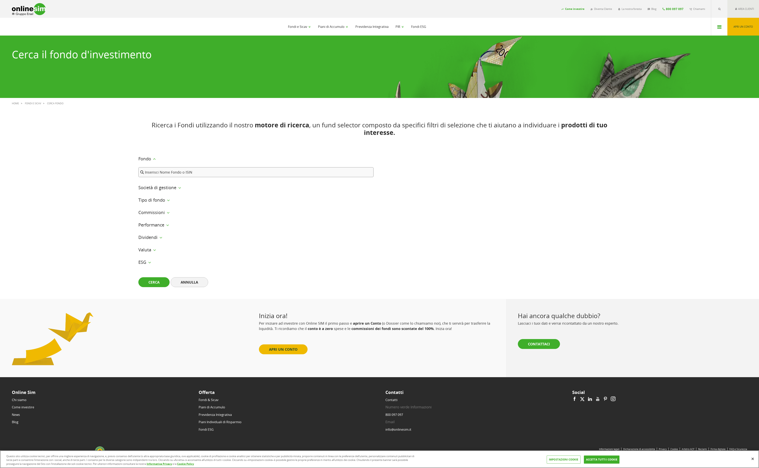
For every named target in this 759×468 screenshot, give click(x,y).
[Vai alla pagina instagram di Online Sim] (613, 399)
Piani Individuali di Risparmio (220, 422)
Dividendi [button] (148, 237)
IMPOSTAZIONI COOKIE (563, 459)
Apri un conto (743, 26)
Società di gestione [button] (157, 187)
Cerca (154, 282)
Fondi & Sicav (208, 400)
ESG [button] (142, 262)
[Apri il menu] (719, 27)
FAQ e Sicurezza (738, 449)
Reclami (702, 449)
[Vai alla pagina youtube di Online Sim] (597, 399)
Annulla (189, 282)
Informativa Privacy (159, 464)
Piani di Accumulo (331, 26)
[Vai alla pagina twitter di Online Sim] (582, 399)
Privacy (663, 449)
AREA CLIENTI (745, 9)
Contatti (391, 400)
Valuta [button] (145, 250)
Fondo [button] (145, 159)
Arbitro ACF (688, 449)
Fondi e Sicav (298, 26)
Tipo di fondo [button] (152, 200)
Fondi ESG (418, 26)
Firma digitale (718, 449)
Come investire (23, 407)
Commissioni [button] (152, 212)
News (16, 415)
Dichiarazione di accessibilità (639, 449)
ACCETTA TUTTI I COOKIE (601, 459)
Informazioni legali (609, 449)
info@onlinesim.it (398, 429)
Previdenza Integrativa (372, 26)
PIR (398, 26)
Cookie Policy (185, 464)
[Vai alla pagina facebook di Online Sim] (575, 399)
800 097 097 (394, 415)
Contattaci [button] (539, 344)
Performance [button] (151, 225)
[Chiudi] (752, 458)
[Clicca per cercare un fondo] (719, 9)
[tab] (379, 163)
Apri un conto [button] (283, 349)
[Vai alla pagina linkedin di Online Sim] (590, 399)
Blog (15, 422)
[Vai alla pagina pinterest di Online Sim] (605, 399)
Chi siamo (19, 400)
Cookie (674, 449)
